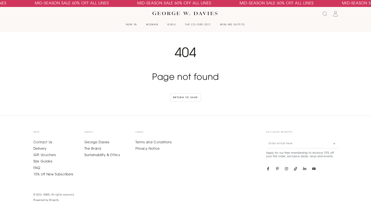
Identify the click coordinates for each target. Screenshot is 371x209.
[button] (325, 13)
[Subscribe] (335, 143)
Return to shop (185, 98)
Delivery (40, 148)
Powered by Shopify (46, 200)
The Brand (92, 148)
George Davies (97, 142)
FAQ (36, 168)
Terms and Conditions (153, 142)
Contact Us (42, 142)
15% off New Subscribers (53, 174)
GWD (46, 195)
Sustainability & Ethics (102, 155)
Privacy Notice (147, 148)
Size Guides (43, 161)
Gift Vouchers (44, 155)
